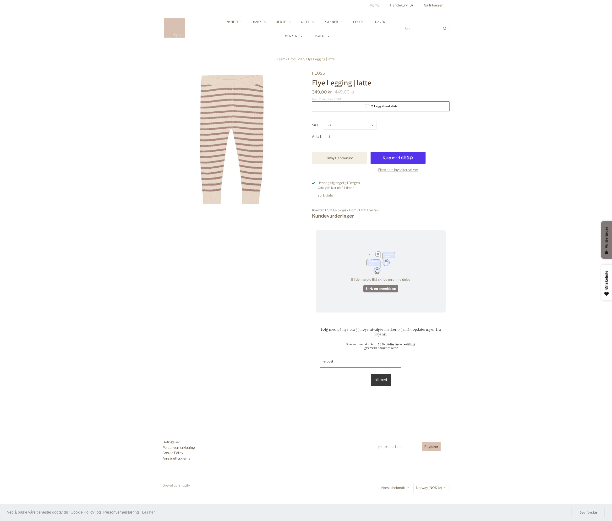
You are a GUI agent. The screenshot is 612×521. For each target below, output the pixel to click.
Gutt (305, 22)
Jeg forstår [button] (588, 512)
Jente (281, 22)
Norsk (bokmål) (393, 488)
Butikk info (325, 195)
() (401, 5)
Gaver (380, 22)
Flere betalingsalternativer (398, 170)
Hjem (281, 59)
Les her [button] (148, 512)
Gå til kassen (433, 5)
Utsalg (318, 36)
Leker (358, 22)
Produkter (296, 59)
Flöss (318, 73)
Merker (291, 36)
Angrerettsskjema (176, 458)
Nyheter (234, 22)
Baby (257, 22)
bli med (381, 380)
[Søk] (444, 28)
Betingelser (171, 442)
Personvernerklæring (179, 447)
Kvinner (331, 22)
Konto (374, 5)
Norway (429, 488)
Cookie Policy (173, 453)
